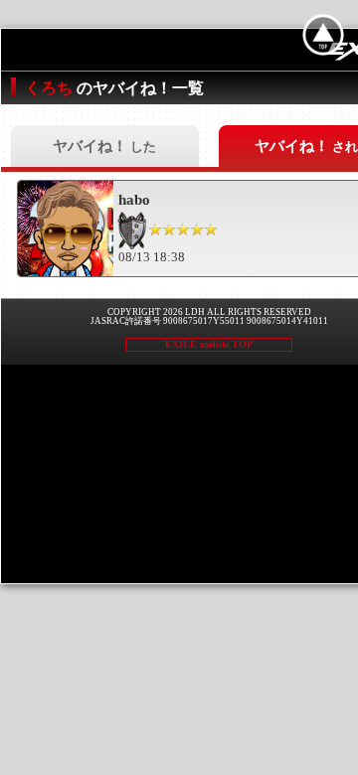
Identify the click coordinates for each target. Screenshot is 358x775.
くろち (51, 87)
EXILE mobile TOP (209, 344)
